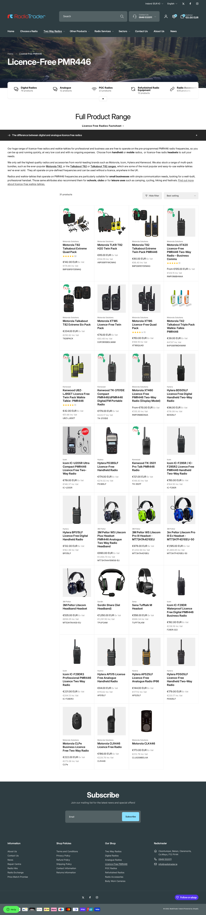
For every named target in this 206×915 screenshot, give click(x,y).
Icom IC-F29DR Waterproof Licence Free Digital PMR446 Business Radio (180, 610)
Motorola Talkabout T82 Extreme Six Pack (77, 322)
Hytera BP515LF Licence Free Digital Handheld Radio (75, 536)
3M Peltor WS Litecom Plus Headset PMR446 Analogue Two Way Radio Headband (111, 539)
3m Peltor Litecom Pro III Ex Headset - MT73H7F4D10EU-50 (181, 536)
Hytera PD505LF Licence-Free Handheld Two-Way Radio (179, 679)
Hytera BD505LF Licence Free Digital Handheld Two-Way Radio (179, 395)
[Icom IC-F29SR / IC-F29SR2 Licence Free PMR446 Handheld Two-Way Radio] (181, 449)
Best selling (173, 195)
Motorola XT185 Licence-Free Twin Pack (109, 324)
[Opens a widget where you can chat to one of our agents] (11, 909)
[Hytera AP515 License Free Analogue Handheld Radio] (111, 660)
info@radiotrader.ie (167, 864)
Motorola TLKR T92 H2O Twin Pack (109, 246)
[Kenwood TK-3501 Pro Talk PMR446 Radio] (146, 449)
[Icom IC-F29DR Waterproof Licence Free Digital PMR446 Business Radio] (181, 591)
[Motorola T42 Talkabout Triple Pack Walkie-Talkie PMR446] (181, 307)
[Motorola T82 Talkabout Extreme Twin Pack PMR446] (146, 231)
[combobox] (93, 16)
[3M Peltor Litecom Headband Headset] (77, 591)
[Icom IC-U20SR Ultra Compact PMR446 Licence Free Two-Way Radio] (77, 449)
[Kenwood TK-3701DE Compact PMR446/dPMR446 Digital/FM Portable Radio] (111, 376)
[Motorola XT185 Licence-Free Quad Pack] (146, 307)
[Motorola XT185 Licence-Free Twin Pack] (111, 307)
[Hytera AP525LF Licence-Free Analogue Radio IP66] (146, 660)
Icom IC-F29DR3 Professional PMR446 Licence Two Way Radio (77, 679)
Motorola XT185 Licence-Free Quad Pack (144, 324)
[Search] (122, 16)
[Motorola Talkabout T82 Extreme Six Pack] (77, 307)
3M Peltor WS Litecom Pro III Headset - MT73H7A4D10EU (146, 536)
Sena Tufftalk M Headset (142, 606)
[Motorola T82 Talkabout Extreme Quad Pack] (77, 231)
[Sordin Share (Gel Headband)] (111, 591)
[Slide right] (190, 90)
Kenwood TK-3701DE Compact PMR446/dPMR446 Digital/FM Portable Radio (111, 397)
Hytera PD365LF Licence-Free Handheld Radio (107, 466)
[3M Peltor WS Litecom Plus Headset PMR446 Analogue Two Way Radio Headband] (111, 518)
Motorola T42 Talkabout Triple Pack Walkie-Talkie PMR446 (181, 326)
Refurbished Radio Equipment (148, 88)
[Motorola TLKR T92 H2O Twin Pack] (111, 231)
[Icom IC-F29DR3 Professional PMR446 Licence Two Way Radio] (77, 660)
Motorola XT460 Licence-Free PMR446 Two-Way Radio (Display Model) (146, 395)
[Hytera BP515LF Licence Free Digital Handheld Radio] (77, 518)
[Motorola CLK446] (146, 729)
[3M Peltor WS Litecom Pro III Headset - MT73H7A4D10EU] (146, 518)
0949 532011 (165, 859)
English (170, 3)
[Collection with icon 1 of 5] (103, 98)
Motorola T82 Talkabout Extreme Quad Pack (75, 248)
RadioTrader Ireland (177, 909)
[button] (189, 16)
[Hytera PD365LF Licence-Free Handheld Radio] (111, 449)
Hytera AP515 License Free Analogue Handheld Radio (111, 678)
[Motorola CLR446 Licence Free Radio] (111, 729)
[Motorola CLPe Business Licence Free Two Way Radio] (77, 729)
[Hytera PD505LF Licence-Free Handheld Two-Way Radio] (181, 660)
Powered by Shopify (191, 909)
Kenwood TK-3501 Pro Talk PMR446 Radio (144, 466)
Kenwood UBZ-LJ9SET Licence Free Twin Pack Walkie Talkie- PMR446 (76, 395)
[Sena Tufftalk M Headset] (146, 591)
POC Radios (106, 87)
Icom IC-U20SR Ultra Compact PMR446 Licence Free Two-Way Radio (76, 468)
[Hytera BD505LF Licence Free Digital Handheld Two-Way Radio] (181, 376)
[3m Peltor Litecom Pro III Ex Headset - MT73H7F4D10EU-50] (181, 518)
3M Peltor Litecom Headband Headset (75, 606)
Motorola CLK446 (143, 743)
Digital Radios (29, 87)
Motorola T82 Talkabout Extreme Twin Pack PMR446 (144, 248)
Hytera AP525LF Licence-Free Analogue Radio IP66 (145, 678)
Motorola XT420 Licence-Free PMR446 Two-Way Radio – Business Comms (179, 252)
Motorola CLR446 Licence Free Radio (109, 745)
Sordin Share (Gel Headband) (108, 606)
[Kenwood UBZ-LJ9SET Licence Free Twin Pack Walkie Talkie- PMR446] (77, 376)
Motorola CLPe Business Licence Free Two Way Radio (76, 747)
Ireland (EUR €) (152, 3)
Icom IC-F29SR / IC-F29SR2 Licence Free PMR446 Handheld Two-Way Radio (180, 468)
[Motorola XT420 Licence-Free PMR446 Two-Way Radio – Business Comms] (181, 231)
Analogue (65, 87)
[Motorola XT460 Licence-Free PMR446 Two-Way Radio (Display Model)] (146, 376)
